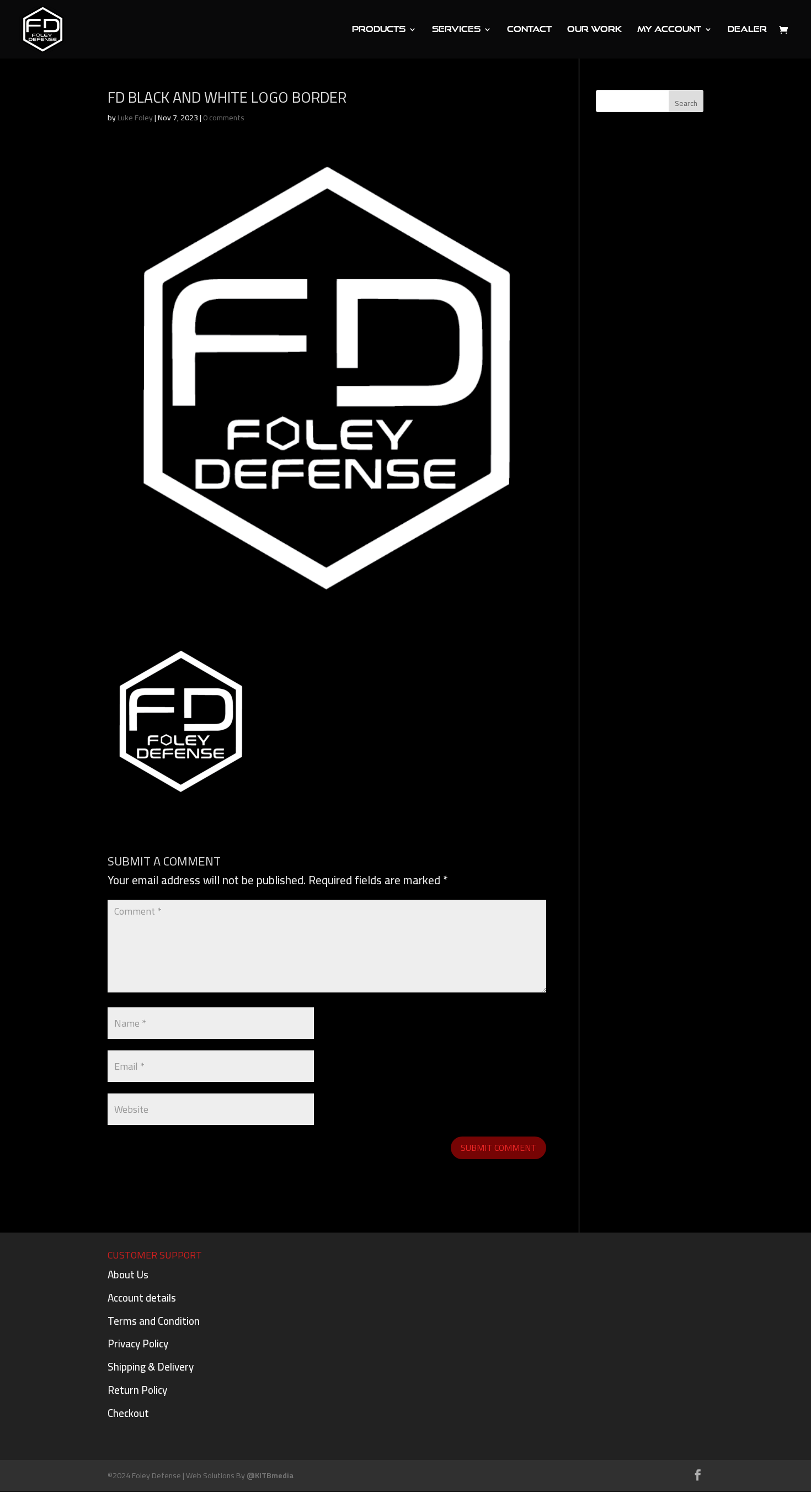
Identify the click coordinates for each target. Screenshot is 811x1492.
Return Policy (137, 1390)
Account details (142, 1298)
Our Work (594, 29)
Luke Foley (135, 117)
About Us (128, 1274)
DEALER (747, 29)
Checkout (128, 1413)
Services (456, 29)
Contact (529, 29)
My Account (669, 29)
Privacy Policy (138, 1343)
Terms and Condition (154, 1321)
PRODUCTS (379, 29)
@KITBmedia (270, 1475)
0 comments (223, 117)
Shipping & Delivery (151, 1367)
